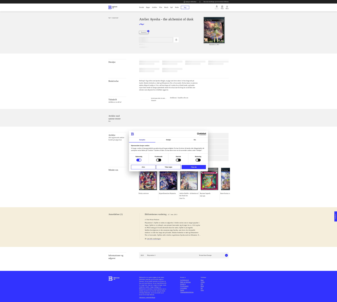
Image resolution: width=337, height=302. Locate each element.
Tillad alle (194, 167)
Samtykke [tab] (142, 140)
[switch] (158, 160)
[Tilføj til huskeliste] (176, 39)
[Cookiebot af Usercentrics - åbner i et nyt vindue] (198, 134)
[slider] (214, 31)
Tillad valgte (168, 167)
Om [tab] (195, 140)
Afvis (143, 167)
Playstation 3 (144, 32)
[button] (184, 255)
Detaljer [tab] (168, 140)
